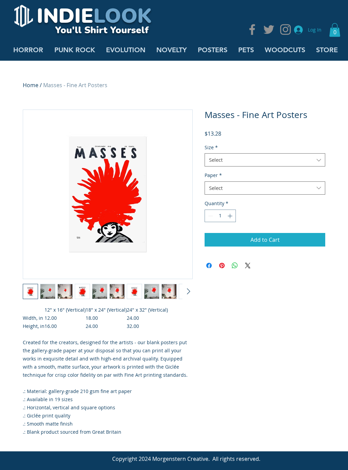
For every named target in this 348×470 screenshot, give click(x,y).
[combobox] (265, 160)
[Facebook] (252, 29)
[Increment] (230, 216)
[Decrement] (210, 216)
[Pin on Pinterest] (222, 265)
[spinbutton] (220, 216)
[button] (335, 30)
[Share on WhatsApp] (235, 265)
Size (211, 147)
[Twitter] (269, 29)
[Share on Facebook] (209, 265)
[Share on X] (248, 265)
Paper (213, 175)
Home (30, 85)
